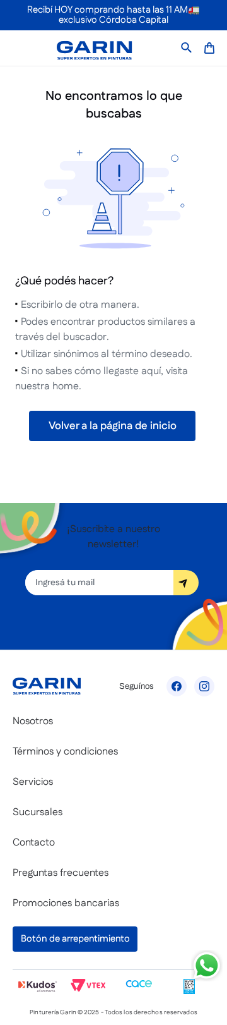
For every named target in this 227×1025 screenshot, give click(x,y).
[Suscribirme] (186, 582)
